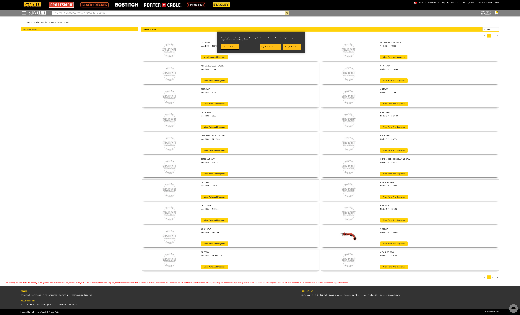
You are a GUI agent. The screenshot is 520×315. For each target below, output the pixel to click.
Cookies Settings (230, 47)
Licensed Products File (369, 295)
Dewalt (24, 295)
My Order (315, 295)
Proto (88, 295)
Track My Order (468, 2)
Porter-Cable (76, 295)
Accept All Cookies (291, 47)
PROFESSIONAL (57, 22)
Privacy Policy (54, 312)
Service (37, 13)
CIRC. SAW (385, 65)
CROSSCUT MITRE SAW (390, 42)
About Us (454, 2)
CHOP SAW (206, 112)
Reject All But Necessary (270, 47)
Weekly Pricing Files (351, 295)
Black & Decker (42, 22)
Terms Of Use (41, 304)
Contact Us (62, 304)
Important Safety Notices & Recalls (33, 312)
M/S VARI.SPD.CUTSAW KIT (213, 65)
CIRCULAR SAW (207, 159)
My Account (305, 295)
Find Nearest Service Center (488, 2)
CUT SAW (384, 205)
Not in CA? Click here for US (429, 2)
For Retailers (73, 304)
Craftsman (35, 295)
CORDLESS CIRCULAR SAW (213, 135)
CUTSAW (384, 89)
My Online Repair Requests (331, 295)
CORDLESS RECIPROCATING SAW (395, 159)
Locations (52, 304)
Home (27, 22)
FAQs (32, 304)
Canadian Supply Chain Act (390, 295)
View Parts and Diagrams (214, 57)
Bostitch (63, 295)
